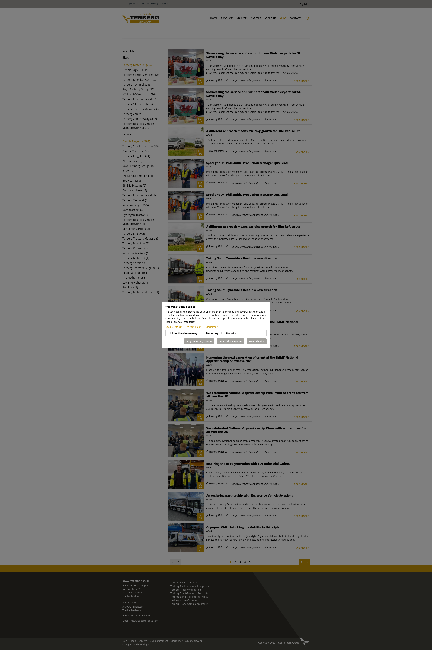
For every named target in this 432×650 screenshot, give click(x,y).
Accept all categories (230, 341)
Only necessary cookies (199, 341)
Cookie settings (174, 326)
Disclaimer (212, 326)
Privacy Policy (194, 326)
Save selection (257, 341)
